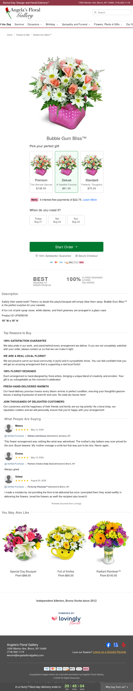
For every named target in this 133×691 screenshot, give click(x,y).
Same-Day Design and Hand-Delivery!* (26, 2)
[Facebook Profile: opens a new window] (108, 644)
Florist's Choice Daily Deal (41, 463)
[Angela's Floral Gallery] (23, 13)
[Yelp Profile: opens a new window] (123, 644)
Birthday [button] (51, 24)
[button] (124, 676)
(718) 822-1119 (15, 651)
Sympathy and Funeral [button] (75, 24)
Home (9, 34)
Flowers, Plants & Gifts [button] (107, 24)
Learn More (90, 199)
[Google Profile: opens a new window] (116, 644)
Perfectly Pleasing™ (38, 486)
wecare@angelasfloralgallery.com (25, 655)
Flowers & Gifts (23, 34)
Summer (19, 24)
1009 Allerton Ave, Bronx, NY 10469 (26, 648)
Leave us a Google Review (109, 652)
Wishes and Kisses (37, 435)
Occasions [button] (34, 24)
